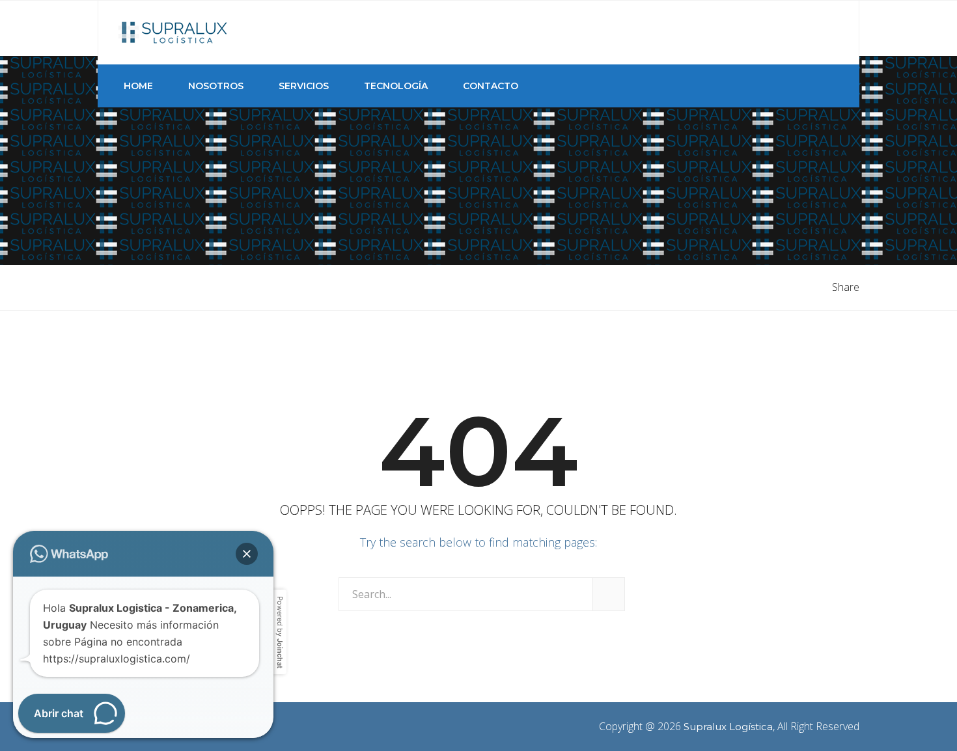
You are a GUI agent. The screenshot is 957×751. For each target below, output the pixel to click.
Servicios (304, 86)
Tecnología (396, 86)
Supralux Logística (728, 726)
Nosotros (215, 86)
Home (138, 86)
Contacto (490, 86)
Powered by (279, 632)
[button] (247, 554)
